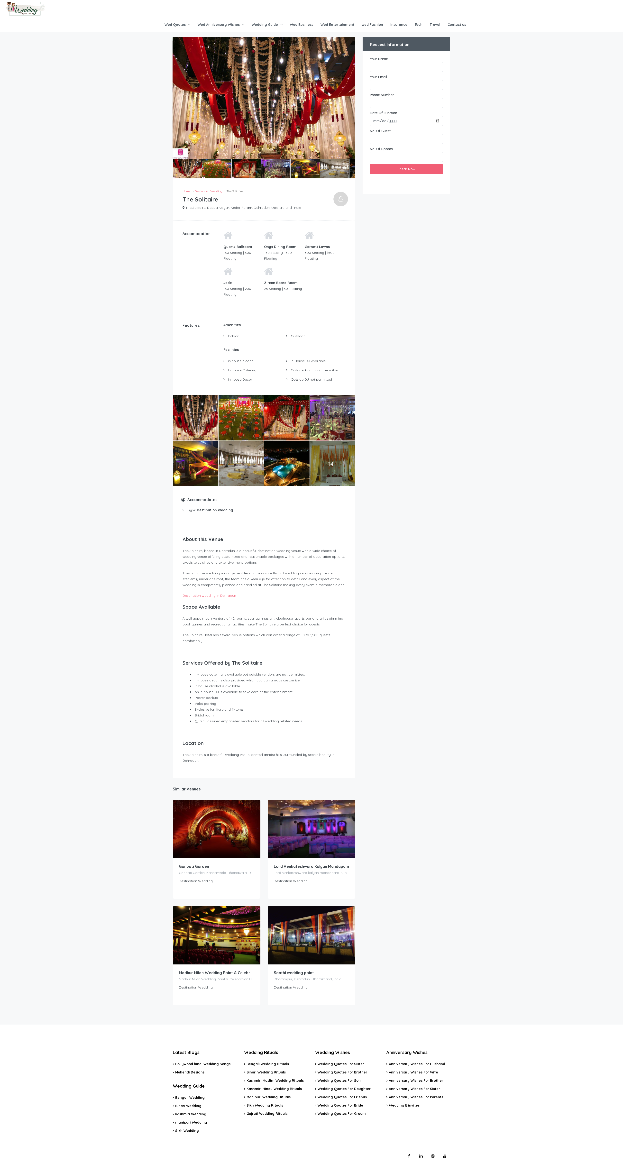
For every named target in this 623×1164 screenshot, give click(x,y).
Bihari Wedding (188, 1106)
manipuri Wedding (191, 1122)
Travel (435, 24)
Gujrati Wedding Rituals (267, 1113)
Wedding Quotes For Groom (342, 1113)
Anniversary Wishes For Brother (416, 1080)
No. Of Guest (380, 131)
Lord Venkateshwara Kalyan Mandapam (311, 866)
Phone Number (382, 95)
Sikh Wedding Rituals (265, 1105)
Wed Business (301, 24)
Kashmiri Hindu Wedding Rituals (274, 1089)
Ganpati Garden (194, 866)
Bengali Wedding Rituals (268, 1064)
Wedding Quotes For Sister (341, 1064)
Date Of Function (383, 113)
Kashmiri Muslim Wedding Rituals (275, 1080)
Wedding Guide (265, 24)
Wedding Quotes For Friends (342, 1097)
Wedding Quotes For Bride (340, 1105)
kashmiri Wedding (190, 1114)
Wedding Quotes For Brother (342, 1072)
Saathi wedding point (294, 972)
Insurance (398, 24)
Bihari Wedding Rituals (266, 1072)
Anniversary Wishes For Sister (414, 1089)
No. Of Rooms (381, 149)
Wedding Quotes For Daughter (344, 1089)
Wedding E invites (404, 1105)
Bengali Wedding (190, 1097)
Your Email (378, 77)
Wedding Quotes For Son (339, 1080)
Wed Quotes (175, 24)
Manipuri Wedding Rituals (269, 1097)
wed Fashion (372, 24)
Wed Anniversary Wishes (219, 24)
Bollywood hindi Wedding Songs (202, 1064)
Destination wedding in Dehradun (209, 595)
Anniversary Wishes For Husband (417, 1064)
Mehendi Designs (189, 1072)
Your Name (379, 59)
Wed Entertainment (337, 24)
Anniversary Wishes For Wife (413, 1072)
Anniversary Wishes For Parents (416, 1097)
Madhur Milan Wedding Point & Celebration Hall (216, 972)
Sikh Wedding (187, 1130)
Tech (418, 24)
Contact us (457, 24)
